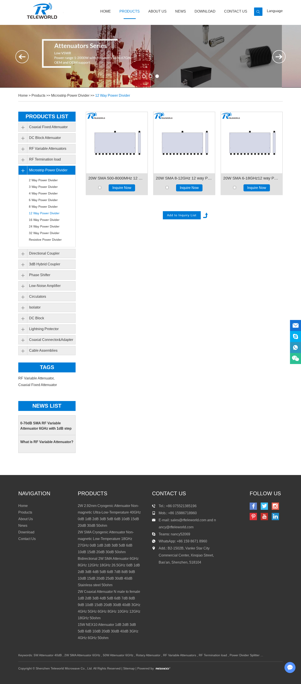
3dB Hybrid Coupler (44, 264)
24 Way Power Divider (44, 226)
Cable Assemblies (43, 350)
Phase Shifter (39, 275)
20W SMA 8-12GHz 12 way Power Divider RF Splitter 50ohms (184, 178)
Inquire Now (121, 188)
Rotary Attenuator (148, 655)
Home (105, 11)
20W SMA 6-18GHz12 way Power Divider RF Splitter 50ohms (251, 178)
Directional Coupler (44, 253)
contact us (169, 493)
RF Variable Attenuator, (36, 378)
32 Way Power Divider (44, 233)
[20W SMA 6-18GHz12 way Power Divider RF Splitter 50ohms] (251, 142)
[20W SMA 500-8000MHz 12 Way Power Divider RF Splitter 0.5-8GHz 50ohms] (116, 142)
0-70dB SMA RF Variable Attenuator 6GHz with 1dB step (46, 425)
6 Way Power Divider (43, 200)
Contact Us (235, 11)
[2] (157, 76)
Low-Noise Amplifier (45, 286)
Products (129, 11)
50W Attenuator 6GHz (118, 655)
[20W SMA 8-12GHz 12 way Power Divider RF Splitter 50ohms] (184, 142)
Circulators (37, 296)
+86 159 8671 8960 (192, 541)
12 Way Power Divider (112, 95)
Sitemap (129, 668)
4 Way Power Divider (43, 193)
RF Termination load (45, 159)
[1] (150, 76)
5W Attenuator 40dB (48, 655)
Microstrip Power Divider (70, 95)
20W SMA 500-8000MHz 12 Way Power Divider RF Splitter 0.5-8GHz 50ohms (116, 178)
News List (46, 406)
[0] (144, 76)
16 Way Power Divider (44, 220)
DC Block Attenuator (45, 138)
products (92, 493)
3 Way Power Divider (43, 187)
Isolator (35, 307)
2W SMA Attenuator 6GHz (82, 655)
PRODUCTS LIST (47, 116)
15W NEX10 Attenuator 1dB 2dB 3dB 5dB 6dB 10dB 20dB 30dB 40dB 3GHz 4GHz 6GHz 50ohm (108, 631)
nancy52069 (180, 534)
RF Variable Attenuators (47, 148)
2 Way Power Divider (43, 180)
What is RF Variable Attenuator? (46, 442)
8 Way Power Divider (43, 206)
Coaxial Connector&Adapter (51, 340)
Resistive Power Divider (45, 239)
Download (205, 11)
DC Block (36, 318)
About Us (157, 11)
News (180, 11)
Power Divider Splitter (245, 655)
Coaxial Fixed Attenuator (48, 127)
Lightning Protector (44, 329)
